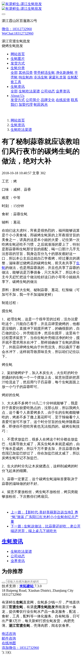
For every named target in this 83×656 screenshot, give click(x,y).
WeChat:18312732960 (17, 33)
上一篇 (44, 516)
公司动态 (18, 556)
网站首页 (18, 54)
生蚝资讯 (18, 125)
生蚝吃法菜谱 (21, 129)
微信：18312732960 (17, 29)
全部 (14, 72)
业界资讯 (18, 561)
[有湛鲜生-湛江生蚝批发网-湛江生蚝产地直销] (41, 6)
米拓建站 (27, 586)
